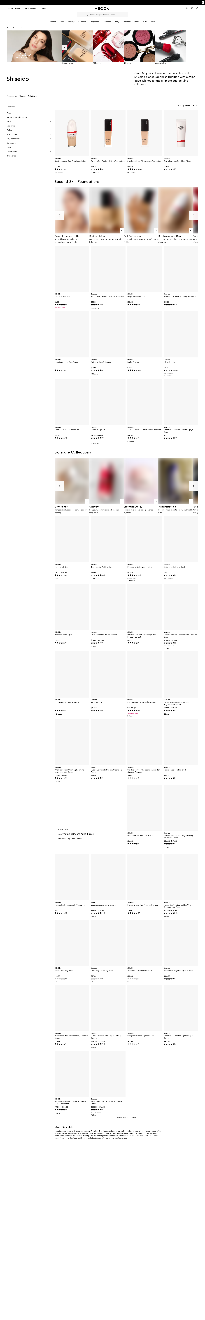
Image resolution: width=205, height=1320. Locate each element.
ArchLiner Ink (96, 702)
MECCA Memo (30, 8)
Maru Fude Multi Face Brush (66, 362)
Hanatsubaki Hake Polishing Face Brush (180, 296)
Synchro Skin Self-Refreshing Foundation (144, 161)
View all (133, 1117)
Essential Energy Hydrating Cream (141, 702)
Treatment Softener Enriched (139, 970)
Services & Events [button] (13, 8)
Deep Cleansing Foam (64, 970)
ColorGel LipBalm (98, 430)
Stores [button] (43, 8)
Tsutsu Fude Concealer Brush (67, 430)
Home (9, 28)
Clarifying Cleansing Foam (102, 970)
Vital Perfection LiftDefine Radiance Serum (106, 1102)
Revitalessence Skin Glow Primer (177, 161)
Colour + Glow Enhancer (101, 362)
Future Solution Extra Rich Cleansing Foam (106, 771)
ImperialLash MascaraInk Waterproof (70, 905)
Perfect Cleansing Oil (63, 635)
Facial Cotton (133, 362)
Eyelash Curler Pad (62, 296)
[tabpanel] (102, 614)
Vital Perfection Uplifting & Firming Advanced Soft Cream (69, 771)
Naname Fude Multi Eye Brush (140, 835)
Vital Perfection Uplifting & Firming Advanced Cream (178, 836)
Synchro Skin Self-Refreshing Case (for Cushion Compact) (143, 771)
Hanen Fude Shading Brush (175, 770)
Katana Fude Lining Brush (174, 567)
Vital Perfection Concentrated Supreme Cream (180, 636)
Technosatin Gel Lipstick (101, 567)
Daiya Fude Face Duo (136, 296)
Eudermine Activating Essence (103, 905)
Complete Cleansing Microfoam (140, 1036)
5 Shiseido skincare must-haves (76, 833)
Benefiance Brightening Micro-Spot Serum (178, 1037)
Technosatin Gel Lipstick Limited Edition (144, 430)
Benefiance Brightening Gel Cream (178, 970)
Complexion (67, 63)
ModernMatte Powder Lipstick (139, 567)
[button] (191, 105)
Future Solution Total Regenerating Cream (106, 1037)
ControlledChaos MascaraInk (67, 702)
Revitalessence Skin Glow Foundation (70, 161)
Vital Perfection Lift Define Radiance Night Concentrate (70, 1102)
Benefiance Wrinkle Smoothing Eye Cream (178, 431)
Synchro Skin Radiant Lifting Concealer (107, 296)
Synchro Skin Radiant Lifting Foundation (108, 161)
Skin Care (32, 96)
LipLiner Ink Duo (61, 567)
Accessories (160, 63)
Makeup (127, 63)
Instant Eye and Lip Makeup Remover (143, 905)
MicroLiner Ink (170, 362)
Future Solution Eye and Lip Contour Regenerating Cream (179, 906)
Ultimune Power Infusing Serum (104, 635)
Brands (15, 28)
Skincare (97, 63)
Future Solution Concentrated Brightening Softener (176, 703)
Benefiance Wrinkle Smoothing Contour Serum (71, 1037)
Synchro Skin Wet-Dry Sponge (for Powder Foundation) (141, 636)
